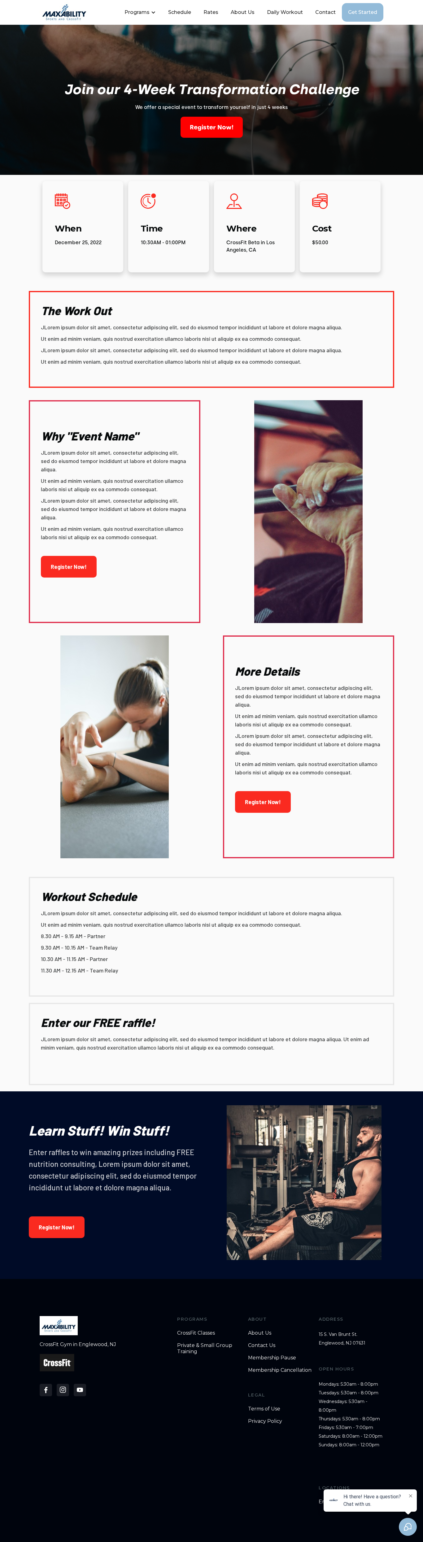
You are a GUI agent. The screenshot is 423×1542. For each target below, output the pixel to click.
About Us (243, 12)
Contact (325, 12)
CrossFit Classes (196, 1333)
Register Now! (211, 127)
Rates (210, 12)
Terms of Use (264, 1409)
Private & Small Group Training (204, 1348)
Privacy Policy (265, 1421)
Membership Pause (272, 1358)
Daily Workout (285, 12)
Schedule (179, 12)
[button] (139, 12)
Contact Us (261, 1345)
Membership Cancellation (280, 1370)
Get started (362, 12)
